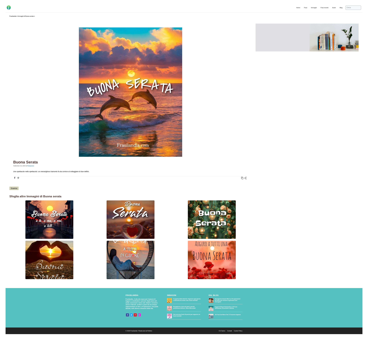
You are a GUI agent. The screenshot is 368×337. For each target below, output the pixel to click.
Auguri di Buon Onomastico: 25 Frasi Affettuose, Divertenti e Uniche (226, 307)
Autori (334, 7)
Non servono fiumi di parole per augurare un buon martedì (186, 315)
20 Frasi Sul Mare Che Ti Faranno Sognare (228, 314)
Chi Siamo (222, 331)
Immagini (314, 7)
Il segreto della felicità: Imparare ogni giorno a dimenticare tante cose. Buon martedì (186, 299)
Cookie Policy (238, 331)
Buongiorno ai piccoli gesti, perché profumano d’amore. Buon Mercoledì (184, 307)
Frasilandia (12, 16)
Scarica (14, 188)
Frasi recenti (324, 7)
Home (298, 7)
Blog (341, 7)
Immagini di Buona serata (26, 16)
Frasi (305, 7)
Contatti (229, 331)
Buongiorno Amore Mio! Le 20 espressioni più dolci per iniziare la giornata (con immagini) (227, 300)
